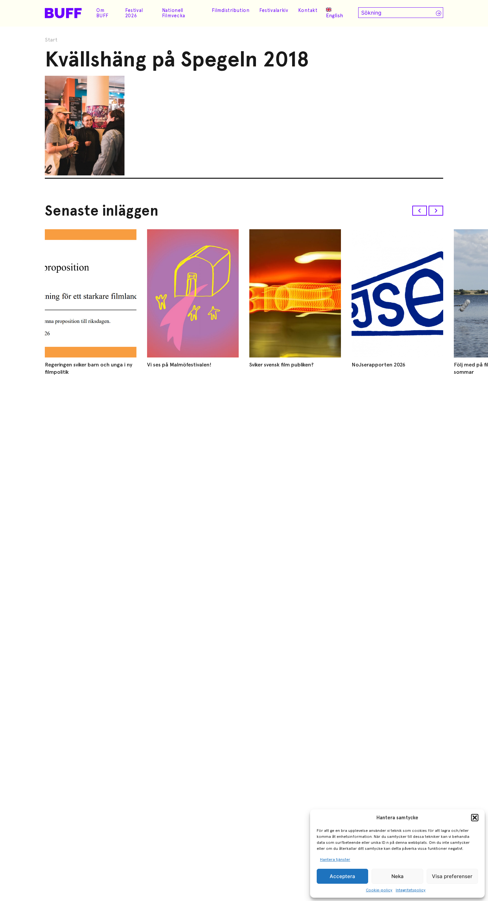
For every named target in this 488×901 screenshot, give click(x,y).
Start (51, 40)
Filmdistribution (231, 10)
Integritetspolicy (411, 890)
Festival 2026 (134, 13)
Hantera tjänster (335, 859)
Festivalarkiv (273, 10)
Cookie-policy (379, 890)
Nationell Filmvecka (173, 13)
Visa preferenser (452, 876)
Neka (397, 876)
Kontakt (308, 10)
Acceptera (342, 876)
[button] (474, 817)
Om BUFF (102, 13)
